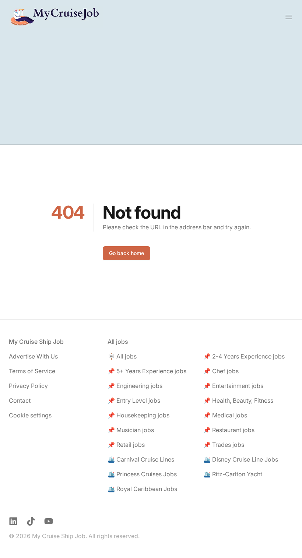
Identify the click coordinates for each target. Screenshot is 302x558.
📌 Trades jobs (223, 444)
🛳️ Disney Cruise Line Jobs (240, 459)
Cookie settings (30, 415)
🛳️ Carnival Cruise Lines (141, 459)
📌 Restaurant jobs (228, 430)
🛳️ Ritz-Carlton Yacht (232, 474)
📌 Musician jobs (131, 430)
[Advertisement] (151, 89)
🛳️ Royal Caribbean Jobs (142, 488)
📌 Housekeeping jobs (138, 415)
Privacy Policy (28, 385)
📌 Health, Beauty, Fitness (238, 400)
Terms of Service (32, 371)
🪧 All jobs (122, 356)
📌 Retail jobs (126, 444)
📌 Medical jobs (225, 415)
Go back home (126, 253)
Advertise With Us (33, 356)
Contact (20, 400)
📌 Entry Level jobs (134, 400)
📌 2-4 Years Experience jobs (244, 356)
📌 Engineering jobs (135, 385)
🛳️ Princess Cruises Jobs (142, 474)
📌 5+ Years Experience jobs (147, 371)
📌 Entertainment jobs (233, 385)
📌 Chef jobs (221, 371)
